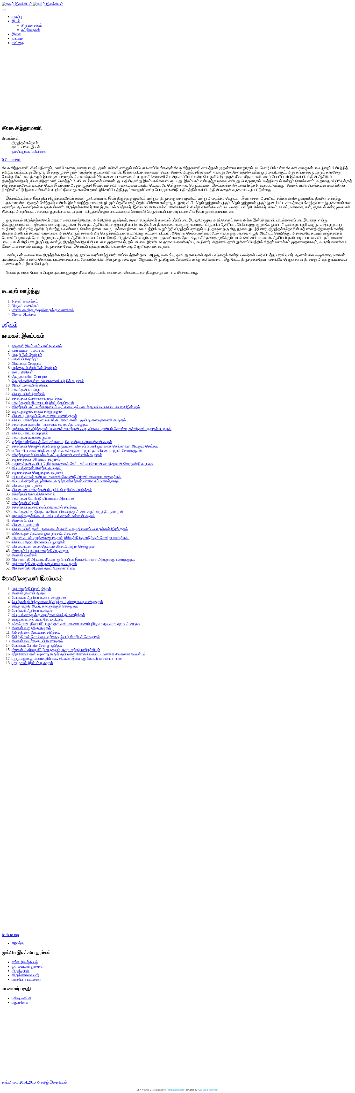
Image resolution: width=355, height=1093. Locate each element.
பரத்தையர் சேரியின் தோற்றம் (34, 368)
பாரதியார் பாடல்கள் (27, 979)
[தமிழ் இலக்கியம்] (32, 4)
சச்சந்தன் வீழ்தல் (25, 503)
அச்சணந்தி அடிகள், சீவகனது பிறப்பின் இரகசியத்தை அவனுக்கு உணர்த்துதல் (73, 559)
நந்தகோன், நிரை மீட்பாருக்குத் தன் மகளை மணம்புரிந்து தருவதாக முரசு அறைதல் (76, 624)
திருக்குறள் (20, 971)
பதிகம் (9, 324)
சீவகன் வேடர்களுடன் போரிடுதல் (37, 641)
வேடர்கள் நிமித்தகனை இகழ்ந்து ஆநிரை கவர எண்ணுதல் (57, 602)
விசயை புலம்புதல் (25, 525)
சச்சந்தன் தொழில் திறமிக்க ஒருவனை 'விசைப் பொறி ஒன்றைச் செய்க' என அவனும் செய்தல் (85, 446)
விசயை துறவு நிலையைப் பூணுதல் (38, 542)
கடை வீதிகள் (22, 372)
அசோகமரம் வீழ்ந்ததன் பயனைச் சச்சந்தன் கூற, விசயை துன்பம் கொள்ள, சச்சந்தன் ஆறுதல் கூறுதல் (91, 429)
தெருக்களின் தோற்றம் (29, 376)
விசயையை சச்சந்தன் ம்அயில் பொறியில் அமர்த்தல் (52, 490)
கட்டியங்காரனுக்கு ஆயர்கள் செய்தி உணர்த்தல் (48, 615)
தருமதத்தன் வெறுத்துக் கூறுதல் (37, 472)
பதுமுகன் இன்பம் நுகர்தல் (32, 663)
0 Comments (11, 160)
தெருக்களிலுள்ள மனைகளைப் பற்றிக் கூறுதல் (48, 381)
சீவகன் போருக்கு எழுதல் (31, 628)
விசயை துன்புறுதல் (27, 485)
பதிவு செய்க (21, 998)
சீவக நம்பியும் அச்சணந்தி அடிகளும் (40, 551)
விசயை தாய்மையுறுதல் (30, 433)
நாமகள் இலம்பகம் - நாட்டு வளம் (37, 346)
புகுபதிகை (20, 1002)
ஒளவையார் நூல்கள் (28, 966)
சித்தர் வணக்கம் (25, 301)
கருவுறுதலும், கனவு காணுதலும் (37, 411)
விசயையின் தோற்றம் (28, 394)
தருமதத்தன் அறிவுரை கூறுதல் (36, 459)
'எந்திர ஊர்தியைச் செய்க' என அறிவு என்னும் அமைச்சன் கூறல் (62, 442)
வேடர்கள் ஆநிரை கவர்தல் (32, 610)
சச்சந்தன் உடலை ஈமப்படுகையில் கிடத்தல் (45, 507)
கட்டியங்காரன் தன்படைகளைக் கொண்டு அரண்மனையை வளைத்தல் (66, 477)
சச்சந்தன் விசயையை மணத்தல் (37, 398)
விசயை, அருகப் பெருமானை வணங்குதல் (44, 416)
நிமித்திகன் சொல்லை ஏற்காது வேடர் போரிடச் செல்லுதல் (56, 637)
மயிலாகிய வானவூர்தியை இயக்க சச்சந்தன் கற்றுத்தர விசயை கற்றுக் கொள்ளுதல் (77, 450)
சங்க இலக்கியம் (25, 962)
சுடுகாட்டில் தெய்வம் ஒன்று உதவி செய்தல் (44, 533)
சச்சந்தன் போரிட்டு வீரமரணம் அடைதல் (43, 498)
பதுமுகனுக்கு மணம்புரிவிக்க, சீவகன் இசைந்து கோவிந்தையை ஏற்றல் (67, 658)
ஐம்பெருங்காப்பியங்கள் (30, 151)
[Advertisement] (177, 86)
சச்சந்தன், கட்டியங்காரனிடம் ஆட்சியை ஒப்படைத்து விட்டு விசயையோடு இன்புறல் (76, 407)
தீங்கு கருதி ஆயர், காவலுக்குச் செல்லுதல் (45, 606)
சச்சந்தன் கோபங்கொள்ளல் (33, 494)
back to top (10, 935)
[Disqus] (177, 742)
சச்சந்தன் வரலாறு (26, 389)
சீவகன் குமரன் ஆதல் (29, 593)
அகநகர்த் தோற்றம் (26, 363)
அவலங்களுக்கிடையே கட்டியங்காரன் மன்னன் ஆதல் (53, 516)
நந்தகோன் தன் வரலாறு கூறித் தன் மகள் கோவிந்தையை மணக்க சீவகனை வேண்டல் (79, 654)
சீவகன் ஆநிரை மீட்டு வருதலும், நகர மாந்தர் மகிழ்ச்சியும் (56, 650)
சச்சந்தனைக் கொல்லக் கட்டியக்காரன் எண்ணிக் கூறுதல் (57, 455)
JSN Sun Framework (208, 1089)
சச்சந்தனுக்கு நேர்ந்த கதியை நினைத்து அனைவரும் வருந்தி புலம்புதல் (67, 511)
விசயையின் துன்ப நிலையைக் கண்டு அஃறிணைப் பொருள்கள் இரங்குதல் (70, 529)
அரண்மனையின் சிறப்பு (30, 385)
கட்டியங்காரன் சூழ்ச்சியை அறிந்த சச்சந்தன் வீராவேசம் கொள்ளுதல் (66, 481)
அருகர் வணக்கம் (25, 306)
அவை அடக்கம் (24, 314)
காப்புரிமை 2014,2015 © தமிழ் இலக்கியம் (34, 1082)
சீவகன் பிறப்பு (22, 520)
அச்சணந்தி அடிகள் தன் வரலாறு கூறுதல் (44, 564)
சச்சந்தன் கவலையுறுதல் (31, 437)
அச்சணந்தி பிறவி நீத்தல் (31, 589)
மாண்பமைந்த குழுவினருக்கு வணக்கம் (43, 310)
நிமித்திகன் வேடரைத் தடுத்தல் (36, 632)
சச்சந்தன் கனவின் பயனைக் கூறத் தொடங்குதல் (50, 424)
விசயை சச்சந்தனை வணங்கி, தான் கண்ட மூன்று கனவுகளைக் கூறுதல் (69, 420)
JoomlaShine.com (175, 1089)
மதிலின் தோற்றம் (25, 359)
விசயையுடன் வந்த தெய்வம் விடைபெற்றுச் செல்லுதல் (53, 546)
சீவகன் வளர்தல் (24, 555)
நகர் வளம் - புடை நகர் (29, 350)
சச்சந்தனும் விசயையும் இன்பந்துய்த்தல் (43, 403)
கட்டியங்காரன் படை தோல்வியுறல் (37, 619)
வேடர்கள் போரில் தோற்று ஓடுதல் (37, 645)
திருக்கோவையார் (25, 975)
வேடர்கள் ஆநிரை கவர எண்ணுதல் (39, 597)
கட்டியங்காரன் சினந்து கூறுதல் (36, 468)
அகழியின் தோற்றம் (27, 355)
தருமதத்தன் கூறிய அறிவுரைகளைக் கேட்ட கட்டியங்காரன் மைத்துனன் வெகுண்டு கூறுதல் (83, 464)
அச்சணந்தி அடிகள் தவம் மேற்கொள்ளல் (44, 568)
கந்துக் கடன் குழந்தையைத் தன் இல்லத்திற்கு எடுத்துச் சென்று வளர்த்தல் (70, 538)
